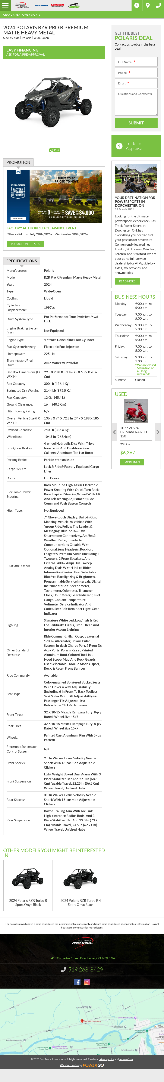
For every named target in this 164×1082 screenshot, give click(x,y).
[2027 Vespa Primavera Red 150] (136, 411)
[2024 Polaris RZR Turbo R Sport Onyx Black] (28, 879)
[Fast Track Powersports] (21, 5)
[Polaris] (41, 5)
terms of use (126, 1059)
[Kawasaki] (57, 5)
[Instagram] (87, 982)
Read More (127, 281)
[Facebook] (77, 982)
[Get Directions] (147, 5)
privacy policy (106, 1059)
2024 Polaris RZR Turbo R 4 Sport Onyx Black (80, 902)
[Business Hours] (137, 5)
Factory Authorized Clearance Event (42, 228)
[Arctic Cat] (73, 5)
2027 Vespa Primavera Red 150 (133, 432)
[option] (136, 432)
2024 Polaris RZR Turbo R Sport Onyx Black (28, 902)
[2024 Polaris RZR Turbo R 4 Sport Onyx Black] (80, 879)
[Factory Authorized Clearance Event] (54, 196)
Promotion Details (25, 244)
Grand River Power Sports (21, 14)
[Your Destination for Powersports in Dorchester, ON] (136, 178)
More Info (132, 462)
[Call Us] (158, 5)
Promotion (18, 162)
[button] (114, 432)
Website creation (69, 1065)
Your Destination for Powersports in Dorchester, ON (135, 201)
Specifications (21, 261)
